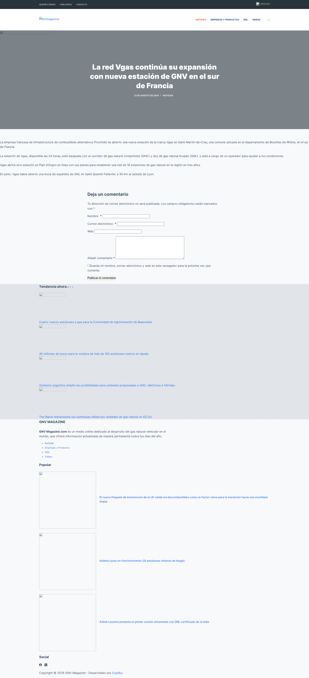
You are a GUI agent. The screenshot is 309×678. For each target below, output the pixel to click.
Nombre (94, 216)
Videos (256, 19)
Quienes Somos (47, 4)
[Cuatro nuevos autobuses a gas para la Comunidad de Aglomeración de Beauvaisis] (52, 306)
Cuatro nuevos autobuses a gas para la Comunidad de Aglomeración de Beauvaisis (95, 322)
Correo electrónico (101, 224)
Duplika (117, 673)
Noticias (201, 19)
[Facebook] (40, 664)
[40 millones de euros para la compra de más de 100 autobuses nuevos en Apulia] (52, 337)
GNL (245, 19)
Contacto (81, 4)
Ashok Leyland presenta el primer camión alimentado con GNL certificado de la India (154, 622)
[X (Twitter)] (46, 664)
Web (90, 231)
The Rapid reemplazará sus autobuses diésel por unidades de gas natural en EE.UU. (95, 417)
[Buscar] (269, 20)
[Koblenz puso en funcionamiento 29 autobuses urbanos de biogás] (67, 561)
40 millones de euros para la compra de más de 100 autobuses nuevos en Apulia (93, 353)
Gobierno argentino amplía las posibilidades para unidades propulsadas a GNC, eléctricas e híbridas (107, 385)
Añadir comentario (101, 258)
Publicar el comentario (101, 277)
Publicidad (66, 4)
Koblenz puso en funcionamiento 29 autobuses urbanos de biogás (142, 560)
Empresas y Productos (225, 19)
